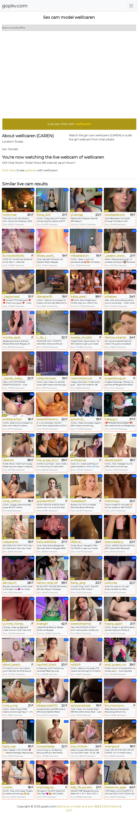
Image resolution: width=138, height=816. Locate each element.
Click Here (9, 170)
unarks (7, 787)
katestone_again (115, 787)
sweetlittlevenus (47, 419)
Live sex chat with (69, 124)
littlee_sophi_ (46, 255)
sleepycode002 (47, 705)
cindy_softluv (12, 501)
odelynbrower (46, 378)
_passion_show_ (115, 255)
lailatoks (8, 460)
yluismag (77, 214)
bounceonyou (114, 705)
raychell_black (46, 664)
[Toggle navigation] (131, 5)
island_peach (11, 664)
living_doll (43, 214)
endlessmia (78, 460)
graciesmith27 (46, 501)
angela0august (115, 378)
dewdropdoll (114, 460)
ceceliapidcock (115, 214)
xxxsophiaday (46, 746)
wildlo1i (75, 664)
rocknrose (9, 214)
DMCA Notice (111, 806)
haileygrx (111, 419)
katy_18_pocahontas (81, 787)
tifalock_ (76, 542)
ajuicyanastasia (81, 705)
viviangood (112, 746)
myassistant (78, 501)
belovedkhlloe (47, 542)
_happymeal (11, 296)
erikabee (111, 296)
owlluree (111, 582)
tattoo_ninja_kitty (47, 582)
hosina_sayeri (113, 623)
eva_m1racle (79, 746)
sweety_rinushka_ (81, 337)
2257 (69, 810)
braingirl (42, 623)
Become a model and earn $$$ (79, 806)
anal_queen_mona (115, 664)
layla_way (9, 746)
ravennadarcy (114, 542)
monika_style (11, 337)
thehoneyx (112, 501)
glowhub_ (78, 419)
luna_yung (10, 705)
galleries (31, 170)
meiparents (10, 542)
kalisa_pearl (79, 296)
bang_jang (78, 582)
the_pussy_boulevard (47, 460)
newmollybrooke (81, 378)
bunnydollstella (13, 255)
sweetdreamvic (81, 623)
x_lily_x (42, 337)
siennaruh (9, 582)
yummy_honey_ (13, 623)
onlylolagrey (45, 787)
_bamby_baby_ (13, 378)
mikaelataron (80, 255)
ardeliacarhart (12, 419)
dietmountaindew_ (115, 337)
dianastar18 (44, 296)
